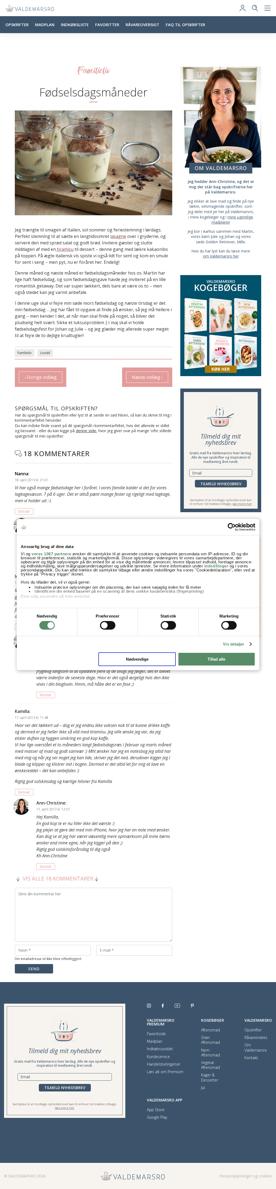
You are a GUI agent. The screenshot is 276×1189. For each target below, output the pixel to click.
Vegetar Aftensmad (210, 1065)
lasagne (118, 236)
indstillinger (216, 566)
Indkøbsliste (75, 24)
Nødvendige (137, 659)
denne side (86, 430)
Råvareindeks (255, 1037)
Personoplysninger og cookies (245, 1175)
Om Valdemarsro (255, 1047)
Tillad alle (216, 659)
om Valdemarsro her (221, 256)
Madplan (44, 24)
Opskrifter (17, 24)
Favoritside (156, 1033)
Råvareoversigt (142, 24)
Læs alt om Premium (165, 1071)
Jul (203, 1087)
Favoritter (107, 24)
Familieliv (25, 353)
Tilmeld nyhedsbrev (221, 483)
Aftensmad (210, 1030)
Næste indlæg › (147, 377)
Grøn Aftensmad (210, 1040)
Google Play (157, 1117)
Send (34, 968)
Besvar (24, 511)
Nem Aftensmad (210, 1053)
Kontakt (251, 1057)
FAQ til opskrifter (185, 24)
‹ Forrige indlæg (41, 377)
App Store (155, 1109)
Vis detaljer (233, 644)
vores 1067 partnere (51, 554)
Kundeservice (158, 1056)
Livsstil (45, 353)
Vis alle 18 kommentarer (58, 878)
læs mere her (242, 504)
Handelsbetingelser (163, 1064)
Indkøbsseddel (160, 1048)
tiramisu (65, 249)
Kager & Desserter (209, 1077)
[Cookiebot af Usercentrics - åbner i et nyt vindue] (231, 527)
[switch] (107, 625)
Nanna (21, 474)
